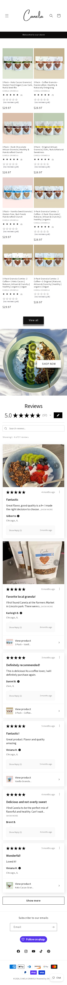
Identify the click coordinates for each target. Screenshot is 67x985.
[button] (7, 16)
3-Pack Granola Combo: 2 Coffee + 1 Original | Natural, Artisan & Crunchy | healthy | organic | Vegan (48, 282)
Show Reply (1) (15, 530)
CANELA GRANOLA (28, 978)
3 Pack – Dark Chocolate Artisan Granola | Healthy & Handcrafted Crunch (16, 149)
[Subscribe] (53, 927)
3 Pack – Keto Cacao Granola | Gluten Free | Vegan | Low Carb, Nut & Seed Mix (18, 85)
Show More (47, 509)
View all (33, 320)
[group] (18, 101)
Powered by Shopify (45, 978)
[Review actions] (59, 492)
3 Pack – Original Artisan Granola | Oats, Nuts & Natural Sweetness (49, 149)
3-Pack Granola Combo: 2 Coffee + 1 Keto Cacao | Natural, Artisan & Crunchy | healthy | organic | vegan (16, 282)
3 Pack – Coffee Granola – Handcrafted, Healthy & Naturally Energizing (46, 85)
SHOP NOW (49, 363)
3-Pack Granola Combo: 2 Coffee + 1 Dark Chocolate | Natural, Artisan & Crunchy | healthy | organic (47, 215)
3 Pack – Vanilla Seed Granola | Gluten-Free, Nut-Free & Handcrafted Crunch (17, 214)
